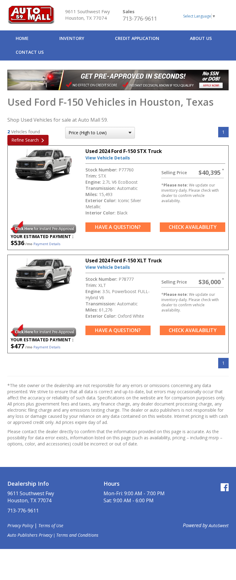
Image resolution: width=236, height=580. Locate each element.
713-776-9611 (140, 18)
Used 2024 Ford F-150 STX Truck (123, 151)
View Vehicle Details (107, 158)
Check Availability (193, 227)
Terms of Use (50, 525)
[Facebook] (225, 487)
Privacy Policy (20, 525)
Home (22, 38)
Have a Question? (118, 227)
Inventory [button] (71, 38)
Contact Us (30, 52)
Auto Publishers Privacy (29, 535)
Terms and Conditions (77, 535)
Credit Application (137, 38)
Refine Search (25, 140)
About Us (201, 38)
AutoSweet (219, 525)
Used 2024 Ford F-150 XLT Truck (123, 260)
